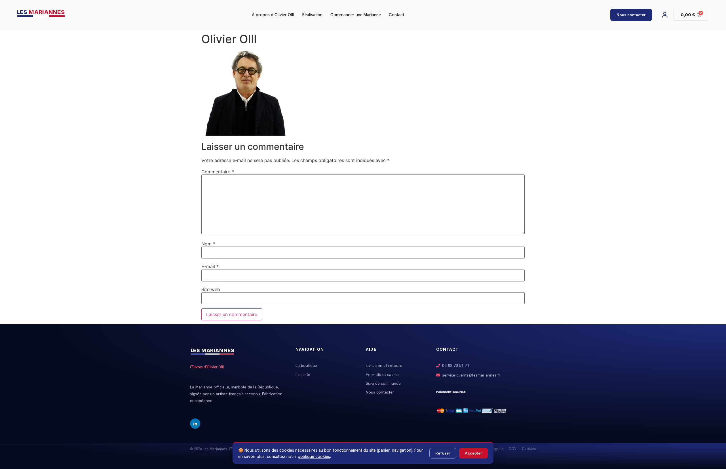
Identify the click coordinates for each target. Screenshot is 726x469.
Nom (208, 243)
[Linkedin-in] (195, 423)
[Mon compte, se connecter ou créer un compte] (664, 14)
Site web (210, 289)
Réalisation (312, 15)
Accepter (473, 453)
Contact (396, 15)
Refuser (442, 453)
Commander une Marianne (355, 15)
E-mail (210, 266)
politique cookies (314, 456)
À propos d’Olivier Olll (273, 15)
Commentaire (217, 171)
